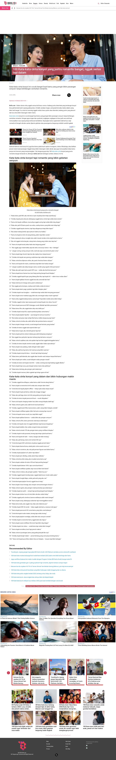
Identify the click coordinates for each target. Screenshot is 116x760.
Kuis (67, 3)
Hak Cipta (68, 741)
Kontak (48, 744)
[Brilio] (10, 3)
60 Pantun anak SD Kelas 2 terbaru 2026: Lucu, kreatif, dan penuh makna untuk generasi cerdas (21, 707)
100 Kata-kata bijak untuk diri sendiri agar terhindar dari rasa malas (22, 728)
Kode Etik (68, 744)
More (71, 3)
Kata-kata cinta (14, 116)
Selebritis (25, 3)
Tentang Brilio (49, 746)
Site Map (68, 749)
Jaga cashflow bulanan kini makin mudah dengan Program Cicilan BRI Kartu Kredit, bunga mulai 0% (41, 559)
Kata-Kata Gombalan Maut (45, 586)
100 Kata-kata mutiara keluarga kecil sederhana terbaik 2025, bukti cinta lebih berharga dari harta (41, 555)
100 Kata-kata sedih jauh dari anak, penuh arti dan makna (93, 727)
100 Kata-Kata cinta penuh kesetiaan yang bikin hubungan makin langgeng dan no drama (38, 570)
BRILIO (15, 66)
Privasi (48, 749)
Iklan (47, 741)
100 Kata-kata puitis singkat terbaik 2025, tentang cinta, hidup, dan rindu (33, 573)
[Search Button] (98, 4)
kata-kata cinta (56, 151)
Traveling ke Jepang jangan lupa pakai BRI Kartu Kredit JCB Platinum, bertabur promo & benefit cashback (43, 552)
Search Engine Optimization (85, 586)
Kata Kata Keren (70, 586)
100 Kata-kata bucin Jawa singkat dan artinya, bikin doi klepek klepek (32, 577)
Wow (30, 3)
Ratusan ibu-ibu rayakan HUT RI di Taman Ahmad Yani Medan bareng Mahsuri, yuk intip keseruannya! (43, 8)
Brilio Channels (105, 3)
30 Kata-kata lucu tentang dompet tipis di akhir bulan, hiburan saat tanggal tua (45, 707)
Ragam (35, 3)
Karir (67, 746)
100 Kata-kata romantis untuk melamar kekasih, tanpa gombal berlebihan (93, 707)
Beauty (46, 3)
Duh (58, 3)
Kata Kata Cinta (31, 586)
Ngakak (62, 3)
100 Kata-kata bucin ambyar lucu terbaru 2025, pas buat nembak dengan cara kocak (37, 581)
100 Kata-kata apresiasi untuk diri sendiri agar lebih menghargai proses (69, 728)
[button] (12, 8)
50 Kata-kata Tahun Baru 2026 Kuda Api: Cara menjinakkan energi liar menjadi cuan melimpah (68, 707)
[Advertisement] (58, 22)
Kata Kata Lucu (59, 586)
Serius (41, 3)
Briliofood (52, 3)
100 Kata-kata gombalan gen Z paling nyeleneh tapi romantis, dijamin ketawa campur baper (39, 563)
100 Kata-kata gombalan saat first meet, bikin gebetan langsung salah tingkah (46, 728)
